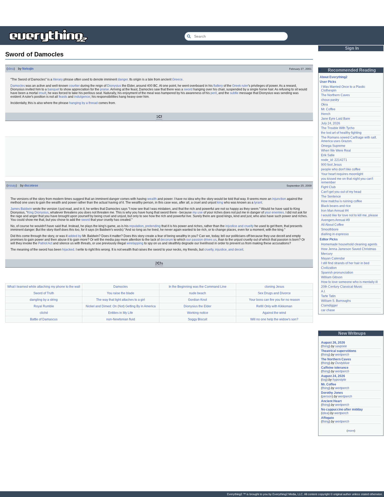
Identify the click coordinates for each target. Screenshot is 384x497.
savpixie (341, 346)
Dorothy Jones (332, 393)
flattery (218, 86)
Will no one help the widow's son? (274, 319)
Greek (236, 86)
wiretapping (135, 243)
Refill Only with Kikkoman (274, 306)
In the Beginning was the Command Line (197, 286)
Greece (177, 79)
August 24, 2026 (333, 376)
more (351, 430)
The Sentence (331, 196)
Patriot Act (45, 243)
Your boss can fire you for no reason (274, 300)
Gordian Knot (197, 300)
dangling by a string (44, 300)
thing (325, 346)
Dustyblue (342, 363)
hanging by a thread (83, 103)
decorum (166, 239)
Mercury (327, 254)
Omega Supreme (333, 146)
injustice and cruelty (239, 226)
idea (11, 69)
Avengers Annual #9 (335, 220)
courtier (74, 86)
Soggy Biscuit (197, 319)
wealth (152, 199)
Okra (324, 104)
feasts (63, 97)
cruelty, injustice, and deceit (223, 249)
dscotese (31, 185)
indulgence (82, 97)
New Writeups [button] (352, 333)
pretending (153, 226)
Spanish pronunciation (337, 272)
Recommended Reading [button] (352, 70)
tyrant (258, 202)
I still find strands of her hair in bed (345, 263)
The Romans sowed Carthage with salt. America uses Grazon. (349, 139)
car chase (328, 310)
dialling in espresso (335, 234)
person (327, 396)
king (220, 202)
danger (123, 79)
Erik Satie (328, 155)
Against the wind (274, 313)
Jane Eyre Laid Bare (335, 118)
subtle (234, 93)
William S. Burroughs (336, 301)
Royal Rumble (44, 306)
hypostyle (339, 380)
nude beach (197, 293)
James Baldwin (21, 209)
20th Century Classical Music (341, 286)
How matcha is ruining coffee (341, 201)
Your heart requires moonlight (342, 174)
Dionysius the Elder (197, 306)
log (324, 380)
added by (75, 236)
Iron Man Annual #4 (335, 210)
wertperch (342, 354)
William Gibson (331, 277)
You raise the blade (120, 293)
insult (42, 93)
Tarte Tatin (328, 296)
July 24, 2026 (330, 123)
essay (12, 185)
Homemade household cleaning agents (349, 244)
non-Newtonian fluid (120, 319)
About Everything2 (333, 77)
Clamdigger (329, 305)
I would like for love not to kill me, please (349, 215)
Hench (325, 114)
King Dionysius (38, 212)
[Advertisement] (192, 13)
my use (198, 212)
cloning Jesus (274, 286)
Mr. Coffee (328, 109)
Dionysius (114, 86)
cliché (44, 313)
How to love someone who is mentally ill (349, 282)
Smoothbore (330, 229)
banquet (53, 89)
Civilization (329, 268)
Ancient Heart (331, 401)
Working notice (197, 313)
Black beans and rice (336, 206)
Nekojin (27, 69)
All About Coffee (332, 225)
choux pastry (330, 100)
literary (58, 79)
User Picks (328, 82)
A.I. (323, 291)
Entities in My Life (120, 313)
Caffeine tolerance (334, 367)
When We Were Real (336, 150)
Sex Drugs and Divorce (274, 293)
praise (104, 89)
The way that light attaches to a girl (120, 300)
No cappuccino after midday (342, 409)
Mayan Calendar (333, 258)
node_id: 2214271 (334, 160)
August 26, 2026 (333, 342)
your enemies (274, 212)
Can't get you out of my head (341, 192)
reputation (136, 226)
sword (188, 89)
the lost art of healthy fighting (341, 133)
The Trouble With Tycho (337, 128)
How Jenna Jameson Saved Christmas (348, 249)
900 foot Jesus (331, 164)
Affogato (327, 418)
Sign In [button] (352, 48)
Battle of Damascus (43, 319)
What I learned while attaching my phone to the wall (43, 286)
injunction (279, 199)
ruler (245, 86)
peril (214, 93)
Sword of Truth (43, 293)
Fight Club (328, 187)
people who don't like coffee (340, 169)
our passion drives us (201, 239)
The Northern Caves (335, 95)
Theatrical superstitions (338, 351)
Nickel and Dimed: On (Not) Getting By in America (121, 306)
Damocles (17, 86)
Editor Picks (329, 239)
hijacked (68, 249)
